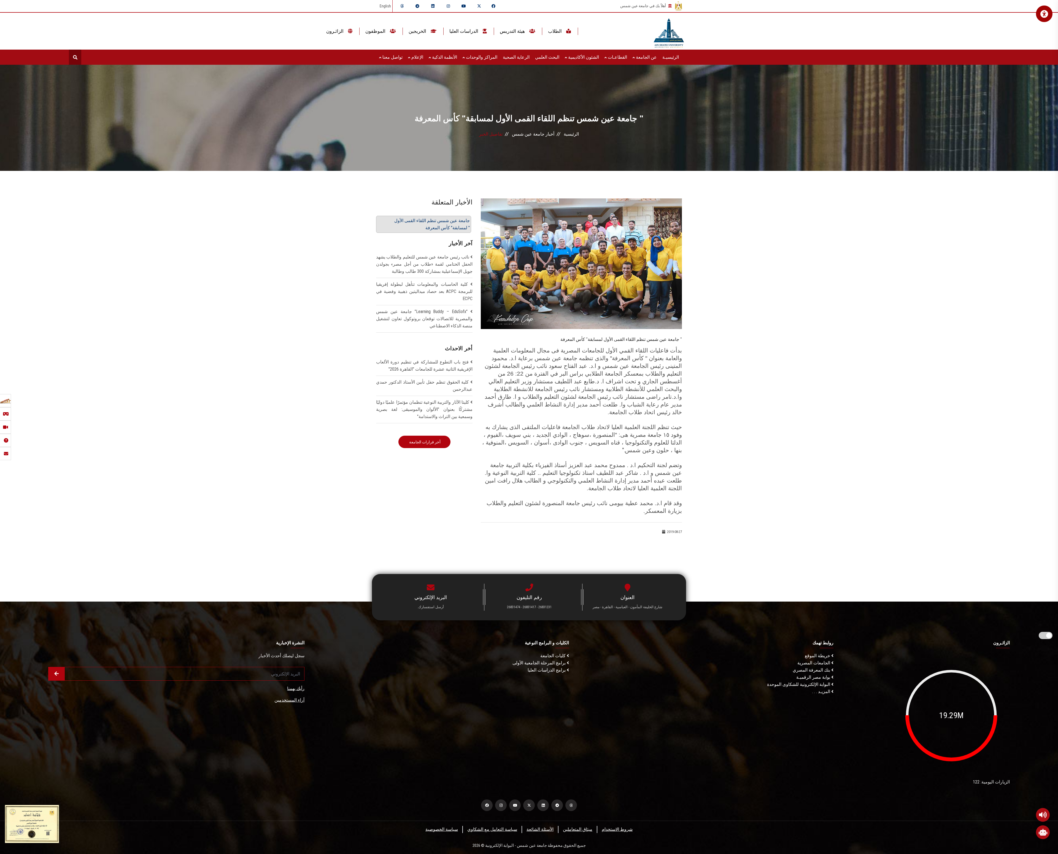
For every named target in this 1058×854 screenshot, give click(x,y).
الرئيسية (571, 134)
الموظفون (376, 31)
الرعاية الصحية (516, 57)
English (385, 6)
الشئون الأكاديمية (583, 57)
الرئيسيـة (670, 57)
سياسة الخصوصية (441, 829)
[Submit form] (56, 674)
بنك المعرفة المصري (812, 670)
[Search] (75, 57)
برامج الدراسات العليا (547, 670)
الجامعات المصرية (814, 663)
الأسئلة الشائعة (540, 829)
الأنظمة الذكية (444, 57)
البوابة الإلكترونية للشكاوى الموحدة (799, 684)
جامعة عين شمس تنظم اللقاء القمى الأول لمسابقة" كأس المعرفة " (432, 224)
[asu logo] (669, 31)
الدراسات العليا (464, 31)
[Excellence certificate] (32, 823)
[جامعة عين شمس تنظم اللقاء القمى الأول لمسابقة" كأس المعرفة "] (581, 263)
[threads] (402, 6)
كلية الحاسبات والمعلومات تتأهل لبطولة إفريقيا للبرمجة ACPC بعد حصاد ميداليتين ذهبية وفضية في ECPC (424, 291)
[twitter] (479, 6)
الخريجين (418, 31)
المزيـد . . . (821, 691)
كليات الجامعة (553, 655)
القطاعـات (617, 57)
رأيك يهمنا (295, 688)
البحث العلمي (547, 57)
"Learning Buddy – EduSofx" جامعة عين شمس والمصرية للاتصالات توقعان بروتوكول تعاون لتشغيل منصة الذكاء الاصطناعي (424, 318)
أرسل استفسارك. (430, 607)
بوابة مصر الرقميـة (813, 677)
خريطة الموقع (818, 655)
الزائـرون (335, 31)
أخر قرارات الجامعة (424, 442)
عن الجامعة (646, 57)
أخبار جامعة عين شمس (533, 134)
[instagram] (448, 6)
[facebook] (493, 6)
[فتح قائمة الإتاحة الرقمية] (1044, 14)
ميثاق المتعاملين (577, 829)
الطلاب (555, 31)
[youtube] (464, 6)
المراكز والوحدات (481, 57)
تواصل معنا (392, 57)
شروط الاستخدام (617, 829)
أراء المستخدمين (289, 700)
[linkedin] (433, 6)
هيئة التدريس (513, 31)
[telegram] (417, 6)
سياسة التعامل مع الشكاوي (492, 829)
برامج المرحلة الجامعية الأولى (539, 663)
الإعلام (416, 57)
